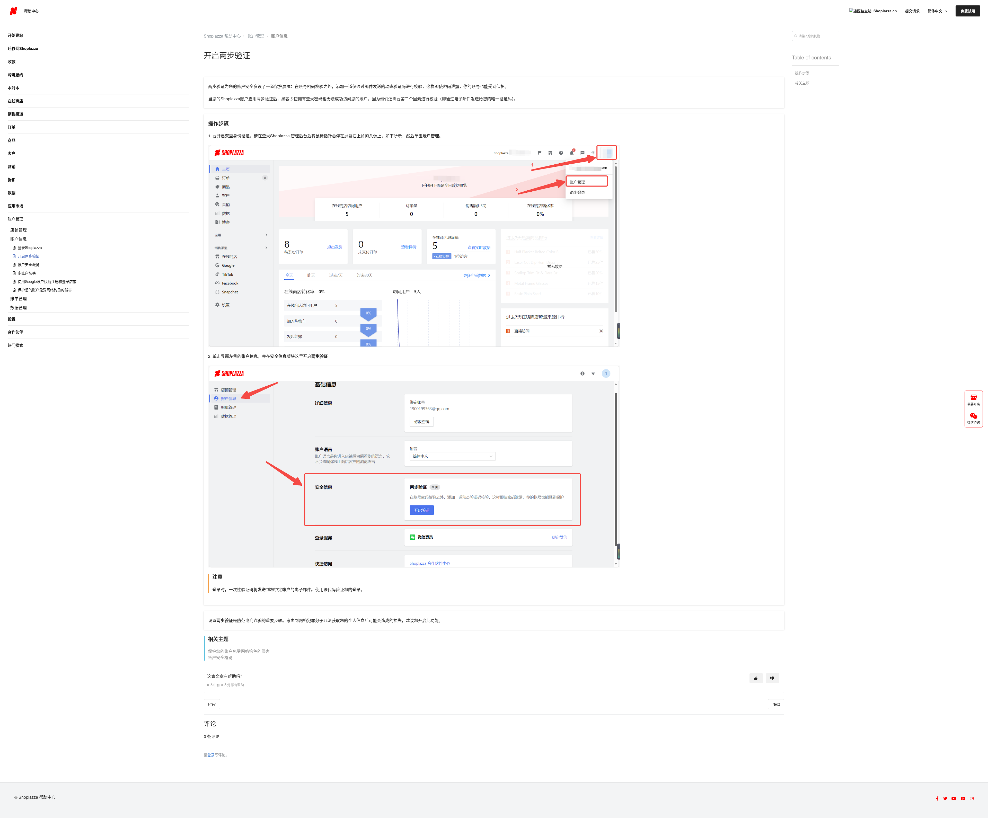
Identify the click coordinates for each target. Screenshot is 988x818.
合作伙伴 (15, 332)
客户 (11, 153)
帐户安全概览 (28, 264)
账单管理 (18, 298)
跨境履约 (15, 74)
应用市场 (15, 206)
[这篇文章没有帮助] (772, 678)
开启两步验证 (28, 256)
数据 (11, 192)
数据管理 (18, 307)
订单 (11, 127)
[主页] (13, 11)
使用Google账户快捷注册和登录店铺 (47, 281)
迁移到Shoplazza (23, 48)
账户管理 (15, 218)
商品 (11, 140)
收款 (11, 61)
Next (776, 704)
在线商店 (15, 101)
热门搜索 (15, 345)
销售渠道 (15, 114)
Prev (212, 704)
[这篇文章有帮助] (756, 678)
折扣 (11, 179)
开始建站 (15, 35)
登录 (211, 754)
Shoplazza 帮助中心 (222, 36)
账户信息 (18, 239)
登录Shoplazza (30, 247)
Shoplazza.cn (885, 10)
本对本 (13, 88)
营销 (11, 166)
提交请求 (912, 10)
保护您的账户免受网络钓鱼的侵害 (45, 289)
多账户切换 (27, 272)
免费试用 (968, 10)
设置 (11, 319)
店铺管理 (18, 230)
